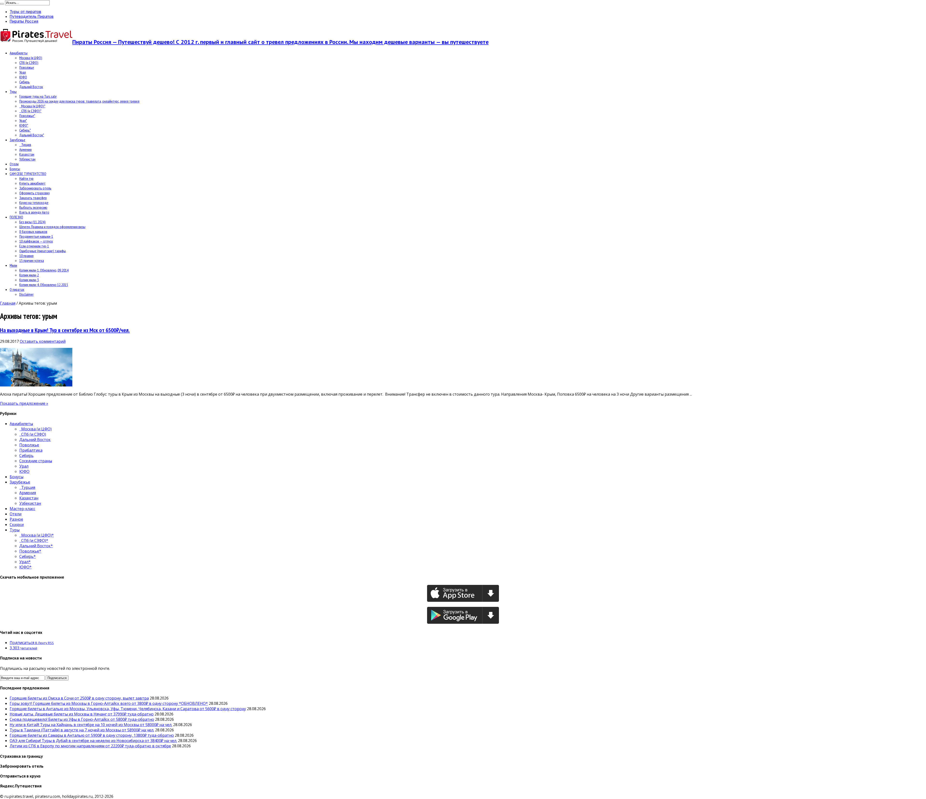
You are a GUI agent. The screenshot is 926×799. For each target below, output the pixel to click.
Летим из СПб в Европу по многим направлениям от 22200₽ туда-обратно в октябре (90, 746)
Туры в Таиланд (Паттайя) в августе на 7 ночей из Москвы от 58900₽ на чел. (82, 730)
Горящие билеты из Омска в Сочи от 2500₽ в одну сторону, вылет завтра (79, 698)
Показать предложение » (24, 403)
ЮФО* (23, 125)
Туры (13, 91)
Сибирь (24, 81)
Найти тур (26, 178)
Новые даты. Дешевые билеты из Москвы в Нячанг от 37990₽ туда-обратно (82, 714)
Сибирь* (25, 130)
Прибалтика (30, 450)
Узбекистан (27, 159)
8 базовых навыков (33, 231)
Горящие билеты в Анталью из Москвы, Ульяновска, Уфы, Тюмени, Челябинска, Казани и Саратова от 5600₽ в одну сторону (128, 708)
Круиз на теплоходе (33, 202)
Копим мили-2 (29, 275)
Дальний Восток (31, 86)
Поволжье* (27, 115)
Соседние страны (35, 460)
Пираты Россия (24, 21)
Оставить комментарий (43, 341)
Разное (16, 519)
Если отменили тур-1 (34, 246)
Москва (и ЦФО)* (32, 106)
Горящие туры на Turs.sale (38, 96)
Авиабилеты (18, 52)
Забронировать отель (35, 188)
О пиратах (17, 289)
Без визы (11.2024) (32, 221)
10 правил (26, 255)
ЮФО (23, 77)
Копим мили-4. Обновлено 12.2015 (43, 284)
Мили (13, 265)
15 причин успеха (31, 260)
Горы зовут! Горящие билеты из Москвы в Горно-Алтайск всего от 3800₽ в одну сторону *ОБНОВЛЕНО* (109, 703)
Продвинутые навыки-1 (36, 236)
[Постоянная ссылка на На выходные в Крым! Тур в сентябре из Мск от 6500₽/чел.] (36, 385)
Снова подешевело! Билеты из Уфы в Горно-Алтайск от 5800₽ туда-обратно (82, 719)
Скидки (17, 524)
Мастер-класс (22, 508)
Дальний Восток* (31, 135)
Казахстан (26, 154)
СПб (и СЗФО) (28, 62)
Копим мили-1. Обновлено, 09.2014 (43, 270)
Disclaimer (26, 294)
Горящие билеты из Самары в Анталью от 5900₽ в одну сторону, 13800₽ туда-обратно (92, 735)
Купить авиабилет (32, 183)
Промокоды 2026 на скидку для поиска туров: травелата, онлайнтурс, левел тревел (79, 101)
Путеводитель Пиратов (32, 16)
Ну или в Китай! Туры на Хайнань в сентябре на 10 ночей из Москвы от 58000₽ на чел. (91, 724)
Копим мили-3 (29, 279)
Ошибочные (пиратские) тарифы (42, 250)
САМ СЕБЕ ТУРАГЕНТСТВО (28, 173)
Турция (25, 144)
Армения (25, 149)
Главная (7, 303)
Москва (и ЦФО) (30, 57)
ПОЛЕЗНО (16, 217)
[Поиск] (2, 4)
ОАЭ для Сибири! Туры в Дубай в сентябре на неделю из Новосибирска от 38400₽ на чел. (93, 740)
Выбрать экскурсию (33, 207)
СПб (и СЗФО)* (30, 110)
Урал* (23, 120)
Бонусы (15, 168)
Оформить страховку (34, 192)
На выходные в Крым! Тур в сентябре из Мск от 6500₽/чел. (65, 330)
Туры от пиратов (25, 11)
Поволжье (26, 67)
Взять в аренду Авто (34, 212)
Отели (14, 163)
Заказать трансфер (33, 197)
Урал (22, 72)
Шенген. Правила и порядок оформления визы (52, 226)
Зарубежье (17, 139)
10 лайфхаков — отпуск (36, 241)
